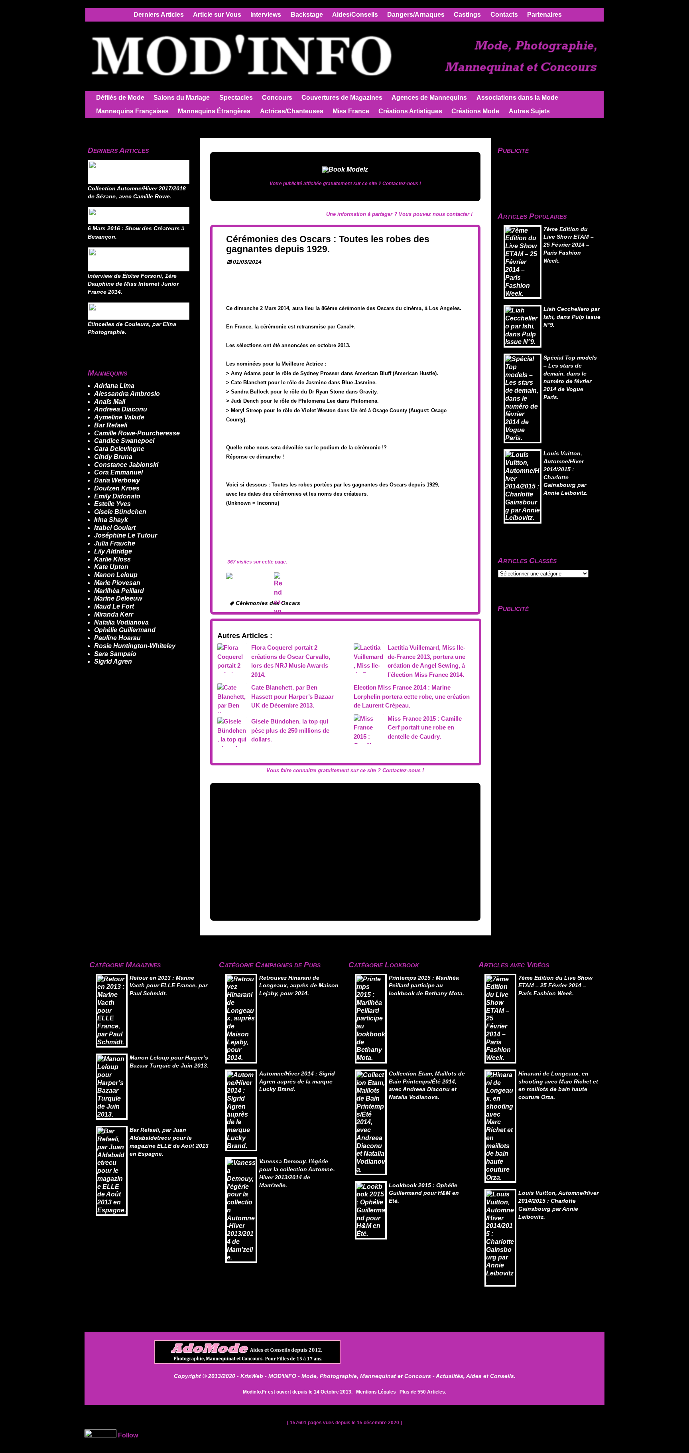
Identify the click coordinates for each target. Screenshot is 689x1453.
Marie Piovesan (117, 582)
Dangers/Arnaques (416, 14)
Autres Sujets (529, 111)
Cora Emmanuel (118, 472)
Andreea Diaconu (120, 409)
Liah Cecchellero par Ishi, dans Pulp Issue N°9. (571, 317)
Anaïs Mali (109, 401)
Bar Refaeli (110, 425)
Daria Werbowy (117, 480)
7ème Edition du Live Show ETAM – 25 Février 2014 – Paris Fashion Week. (568, 245)
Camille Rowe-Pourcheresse (137, 433)
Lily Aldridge (113, 551)
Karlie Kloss (112, 559)
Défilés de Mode (120, 97)
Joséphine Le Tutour (125, 535)
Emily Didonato (117, 496)
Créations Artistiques (410, 111)
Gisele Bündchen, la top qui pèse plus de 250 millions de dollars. (290, 730)
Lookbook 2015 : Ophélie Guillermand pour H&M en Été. (424, 1193)
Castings (467, 14)
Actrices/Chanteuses (291, 111)
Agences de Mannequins (429, 97)
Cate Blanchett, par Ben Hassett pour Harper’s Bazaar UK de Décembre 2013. (292, 696)
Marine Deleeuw (118, 598)
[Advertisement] (345, 851)
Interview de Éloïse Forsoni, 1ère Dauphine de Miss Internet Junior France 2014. (133, 284)
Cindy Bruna (113, 456)
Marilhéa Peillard (119, 590)
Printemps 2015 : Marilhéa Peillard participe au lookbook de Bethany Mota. (426, 986)
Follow (128, 1435)
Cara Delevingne (119, 448)
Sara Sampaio (115, 653)
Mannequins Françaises (132, 111)
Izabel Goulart (115, 527)
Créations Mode (475, 111)
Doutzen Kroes (117, 488)
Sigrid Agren (113, 661)
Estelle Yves (112, 503)
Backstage (307, 14)
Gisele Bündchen (120, 511)
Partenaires (544, 14)
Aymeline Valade (119, 417)
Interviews (265, 14)
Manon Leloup (116, 574)
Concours (277, 97)
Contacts (504, 14)
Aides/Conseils (355, 14)
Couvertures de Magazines (341, 97)
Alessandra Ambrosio (127, 393)
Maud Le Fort (114, 606)
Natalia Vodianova (121, 622)
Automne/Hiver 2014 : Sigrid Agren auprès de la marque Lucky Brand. (297, 1082)
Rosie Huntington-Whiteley (134, 645)
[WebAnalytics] (100, 1435)
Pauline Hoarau (117, 638)
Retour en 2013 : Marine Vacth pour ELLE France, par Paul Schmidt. (168, 986)
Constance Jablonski (126, 464)
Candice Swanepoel (124, 440)
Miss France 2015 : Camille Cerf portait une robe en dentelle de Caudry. (425, 727)
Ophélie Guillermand (125, 630)
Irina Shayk (111, 519)
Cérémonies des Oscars (268, 603)
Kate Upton (111, 566)
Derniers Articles (159, 14)
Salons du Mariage (182, 97)
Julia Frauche (114, 543)
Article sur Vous (217, 14)
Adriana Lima (114, 385)
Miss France (351, 111)
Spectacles (236, 97)
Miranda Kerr (113, 614)
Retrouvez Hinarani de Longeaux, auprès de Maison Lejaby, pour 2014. (299, 986)
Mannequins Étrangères (214, 111)
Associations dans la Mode (517, 97)
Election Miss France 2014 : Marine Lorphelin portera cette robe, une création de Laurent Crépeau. (412, 696)
